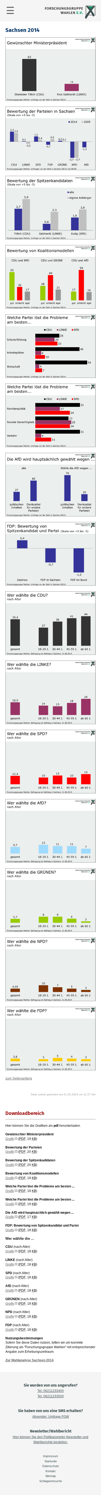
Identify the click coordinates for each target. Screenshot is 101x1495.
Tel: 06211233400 (50, 1391)
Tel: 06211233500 (50, 1396)
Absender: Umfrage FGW (50, 1417)
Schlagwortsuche (50, 1481)
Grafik (9, 1139)
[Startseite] (70, 18)
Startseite (50, 1461)
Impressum (50, 1456)
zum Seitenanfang (18, 1078)
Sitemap (50, 1476)
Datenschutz (50, 1466)
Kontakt (50, 1471)
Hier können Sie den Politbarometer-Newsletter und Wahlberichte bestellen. (50, 1439)
